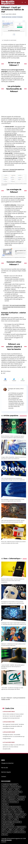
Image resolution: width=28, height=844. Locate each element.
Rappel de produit (21, 827)
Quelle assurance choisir (7, 824)
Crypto (4, 799)
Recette (4, 829)
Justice (4, 817)
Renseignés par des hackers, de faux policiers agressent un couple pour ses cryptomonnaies (12, 602)
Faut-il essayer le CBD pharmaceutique (11, 806)
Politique (16, 819)
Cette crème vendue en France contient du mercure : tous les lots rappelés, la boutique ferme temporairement (13, 716)
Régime (10, 829)
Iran (24, 814)
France (19, 809)
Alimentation (5, 786)
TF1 (3, 832)
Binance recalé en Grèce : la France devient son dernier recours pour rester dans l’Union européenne (12, 580)
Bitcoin (10, 789)
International (18, 814)
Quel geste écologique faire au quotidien (11, 822)
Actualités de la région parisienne (9, 784)
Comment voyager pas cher (8, 796)
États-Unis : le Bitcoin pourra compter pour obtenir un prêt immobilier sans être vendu (13, 542)
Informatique (6, 371)
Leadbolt (3, 842)
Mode (17, 817)
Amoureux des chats (15, 786)
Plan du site (4, 767)
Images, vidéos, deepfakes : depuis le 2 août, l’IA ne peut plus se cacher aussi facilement (13, 457)
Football (13, 809)
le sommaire (9, 40)
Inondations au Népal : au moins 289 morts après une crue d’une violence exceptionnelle (13, 747)
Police (9, 819)
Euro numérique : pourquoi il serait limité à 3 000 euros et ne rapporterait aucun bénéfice (12, 500)
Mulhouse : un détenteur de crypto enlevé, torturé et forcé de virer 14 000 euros (13, 644)
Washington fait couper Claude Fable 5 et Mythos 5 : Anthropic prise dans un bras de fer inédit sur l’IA (13, 623)
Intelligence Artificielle (7, 814)
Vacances (9, 832)
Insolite (21, 812)
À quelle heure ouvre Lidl (19, 832)
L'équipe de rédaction (7, 763)
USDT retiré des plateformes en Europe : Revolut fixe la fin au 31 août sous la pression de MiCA (13, 521)
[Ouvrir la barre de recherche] (22, 2)
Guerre (15, 812)
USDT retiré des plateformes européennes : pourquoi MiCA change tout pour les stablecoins (13, 479)
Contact (3, 776)
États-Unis (4, 834)
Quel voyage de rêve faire (8, 827)
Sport (22, 829)
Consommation (21, 796)
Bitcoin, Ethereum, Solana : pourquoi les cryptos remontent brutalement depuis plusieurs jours (12, 436)
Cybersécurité (11, 799)
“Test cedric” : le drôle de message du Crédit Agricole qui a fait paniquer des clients (12, 688)
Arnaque (4, 789)
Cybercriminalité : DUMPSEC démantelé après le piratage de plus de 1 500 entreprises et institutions (12, 666)
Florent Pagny (5, 809)
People (3, 819)
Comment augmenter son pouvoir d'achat (11, 792)
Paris (22, 817)
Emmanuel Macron (14, 802)
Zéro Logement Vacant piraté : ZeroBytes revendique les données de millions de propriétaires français (13, 726)
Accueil (3, 698)
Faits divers (4, 804)
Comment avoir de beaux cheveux (10, 794)
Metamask (10, 817)
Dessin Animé (20, 799)
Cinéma (16, 789)
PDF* (4, 373)
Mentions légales (6, 772)
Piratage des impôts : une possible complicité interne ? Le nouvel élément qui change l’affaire (13, 736)
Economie (4, 802)
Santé (16, 829)
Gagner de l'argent (6, 812)
